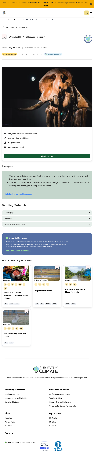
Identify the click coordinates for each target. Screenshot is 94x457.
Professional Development (59, 394)
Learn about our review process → (18, 250)
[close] (91, 4)
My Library (53, 422)
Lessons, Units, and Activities (16, 398)
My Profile (53, 418)
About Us (8, 418)
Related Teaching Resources (18, 194)
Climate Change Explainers (60, 402)
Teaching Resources (12, 394)
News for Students (12, 402)
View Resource (47, 156)
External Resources (15, 20)
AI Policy (8, 426)
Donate (9, 433)
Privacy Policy (10, 422)
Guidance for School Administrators (63, 406)
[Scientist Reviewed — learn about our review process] (88, 39)
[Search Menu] (86, 13)
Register (52, 426)
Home (2, 20)
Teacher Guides (55, 398)
